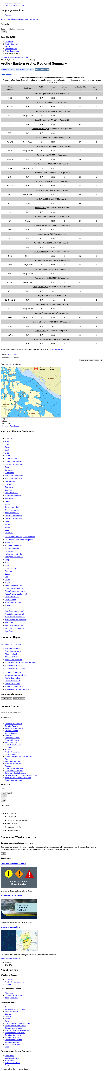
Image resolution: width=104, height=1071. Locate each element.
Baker (7, 444)
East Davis (9, 487)
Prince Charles (10, 568)
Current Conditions (8, 69)
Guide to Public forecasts (14, 768)
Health (7, 1018)
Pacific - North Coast (12, 681)
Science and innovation (13, 1040)
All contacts (9, 993)
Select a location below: (10, 357)
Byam (7, 453)
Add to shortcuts (6, 698)
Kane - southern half (12, 513)
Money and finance (12, 1037)
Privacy (7, 1065)
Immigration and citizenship (15, 1009)
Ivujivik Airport (41, 199)
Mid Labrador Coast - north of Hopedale (19, 539)
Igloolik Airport (40, 181)
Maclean (8, 524)
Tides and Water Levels (10, 426)
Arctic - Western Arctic (13, 651)
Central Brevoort (11, 458)
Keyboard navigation (14, 827)
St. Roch (8, 605)
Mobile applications (12, 1058)
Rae (6, 577)
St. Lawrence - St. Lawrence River (17, 689)
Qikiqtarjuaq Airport (41, 260)
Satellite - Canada (11, 731)
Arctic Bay (40, 102)
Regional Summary (42, 69)
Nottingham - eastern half (14, 554)
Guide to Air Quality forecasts (15, 773)
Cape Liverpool (40, 120)
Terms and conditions (12, 1063)
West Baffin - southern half (14, 614)
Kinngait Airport (40, 216)
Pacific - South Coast (12, 683)
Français (8, 15)
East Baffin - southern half (14, 478)
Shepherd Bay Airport (40, 322)
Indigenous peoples (12, 1042)
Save (3, 793)
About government (11, 998)
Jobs (6, 1007)
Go (31, 60)
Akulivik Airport (40, 93)
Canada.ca (9, 41)
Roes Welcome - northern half (15, 591)
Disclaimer (53, 83)
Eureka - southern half (13, 495)
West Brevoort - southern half (15, 619)
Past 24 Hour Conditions (25, 69)
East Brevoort (10, 481)
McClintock (9, 533)
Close (3, 853)
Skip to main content (12, 3)
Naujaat (40, 234)
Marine (7, 46)
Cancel (9, 793)
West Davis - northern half (14, 625)
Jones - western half (12, 510)
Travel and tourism (11, 1011)
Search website (6, 29)
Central (7, 455)
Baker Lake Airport (40, 111)
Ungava (8, 608)
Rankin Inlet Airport (41, 269)
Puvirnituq (8, 571)
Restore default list (14, 830)
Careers (8, 984)
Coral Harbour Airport (40, 146)
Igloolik (7, 504)
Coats (7, 467)
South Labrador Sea (12, 597)
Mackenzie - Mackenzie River (15, 675)
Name (3, 789)
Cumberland (9, 473)
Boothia (7, 450)
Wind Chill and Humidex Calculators (18, 777)
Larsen (7, 521)
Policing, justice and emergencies (17, 1030)
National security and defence (15, 1025)
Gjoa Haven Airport (40, 164)
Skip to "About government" (15, 5)
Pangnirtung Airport (41, 243)
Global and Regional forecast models (18, 756)
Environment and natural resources (17, 1023)
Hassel (7, 501)
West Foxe (9, 631)
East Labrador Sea (11, 493)
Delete (3, 798)
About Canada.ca (11, 1060)
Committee (9, 470)
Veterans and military (12, 1044)
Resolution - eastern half (13, 585)
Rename (4, 795)
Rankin (7, 579)
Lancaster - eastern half (13, 515)
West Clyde (9, 622)
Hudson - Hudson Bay (13, 672)
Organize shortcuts (19, 698)
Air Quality (8, 735)
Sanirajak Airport (41, 313)
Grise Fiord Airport (40, 172)
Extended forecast (11, 742)
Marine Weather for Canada (11, 644)
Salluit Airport (41, 304)
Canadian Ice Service (12, 738)
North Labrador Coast (12, 548)
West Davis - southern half (14, 628)
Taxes (7, 1021)
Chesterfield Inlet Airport (40, 129)
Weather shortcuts (21, 57)
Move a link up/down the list (17, 820)
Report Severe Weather (13, 723)
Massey (7, 527)
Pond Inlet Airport (40, 251)
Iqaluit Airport (40, 190)
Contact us (9, 979)
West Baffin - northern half (14, 611)
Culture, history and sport (14, 1028)
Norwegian (9, 551)
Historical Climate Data (13, 763)
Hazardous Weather (12, 754)
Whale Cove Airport (41, 339)
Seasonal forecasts (12, 740)
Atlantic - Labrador (11, 654)
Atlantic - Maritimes (12, 657)
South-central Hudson (13, 602)
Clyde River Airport (41, 137)
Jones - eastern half (12, 507)
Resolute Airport (40, 278)
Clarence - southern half (13, 464)
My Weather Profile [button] (8, 57)
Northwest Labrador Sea (13, 545)
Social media (9, 1055)
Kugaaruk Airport (40, 225)
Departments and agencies (14, 995)
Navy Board (9, 542)
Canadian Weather (11, 726)
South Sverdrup (10, 599)
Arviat (7, 441)
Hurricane (8, 749)
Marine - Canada (11, 733)
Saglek (40, 295)
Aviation (8, 766)
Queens (8, 574)
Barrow (7, 447)
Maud (7, 530)
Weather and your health (14, 780)
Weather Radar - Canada (14, 728)
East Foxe (8, 490)
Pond (7, 565)
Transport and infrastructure (15, 1032)
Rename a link (12, 823)
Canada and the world (13, 1035)
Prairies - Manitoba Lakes (14, 686)
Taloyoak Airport (40, 330)
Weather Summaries (12, 752)
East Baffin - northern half (14, 475)
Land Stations (13, 354)
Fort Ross (40, 155)
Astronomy (9, 759)
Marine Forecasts (11, 48)
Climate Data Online (56, 349)
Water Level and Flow (13, 761)
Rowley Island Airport (40, 287)
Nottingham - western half (14, 557)
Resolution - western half (14, 588)
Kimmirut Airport (40, 208)
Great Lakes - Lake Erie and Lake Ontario (20, 662)
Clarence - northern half (13, 461)
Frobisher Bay (10, 498)
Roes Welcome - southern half (16, 594)
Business (8, 1014)
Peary (7, 559)
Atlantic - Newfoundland (13, 659)
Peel (6, 562)
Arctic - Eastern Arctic (12, 51)
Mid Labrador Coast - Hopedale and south (20, 537)
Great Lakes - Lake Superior (15, 668)
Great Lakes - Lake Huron (14, 665)
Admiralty (8, 438)
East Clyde (9, 484)
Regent (7, 582)
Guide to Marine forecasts (14, 770)
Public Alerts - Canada (13, 745)
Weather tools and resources (15, 982)
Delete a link (11, 817)
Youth (7, 1047)
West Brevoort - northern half (15, 617)
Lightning (8, 747)
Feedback (11, 958)
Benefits (8, 1016)
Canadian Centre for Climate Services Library (21, 775)
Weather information (12, 44)
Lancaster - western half (13, 518)
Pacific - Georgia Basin (13, 678)
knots (10, 89)
